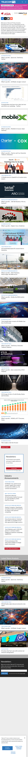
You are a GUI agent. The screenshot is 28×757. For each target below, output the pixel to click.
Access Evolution (5, 55)
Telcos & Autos (5, 368)
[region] (13, 746)
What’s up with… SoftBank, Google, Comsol (13, 82)
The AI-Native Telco (6, 175)
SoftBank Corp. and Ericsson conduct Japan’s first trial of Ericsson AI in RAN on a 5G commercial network (13, 486)
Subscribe (14, 468)
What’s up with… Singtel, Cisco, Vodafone (13, 226)
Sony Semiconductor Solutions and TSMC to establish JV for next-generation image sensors (13, 520)
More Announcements (11, 548)
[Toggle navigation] (25, 2)
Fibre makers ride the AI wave (9, 442)
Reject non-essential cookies (18, 747)
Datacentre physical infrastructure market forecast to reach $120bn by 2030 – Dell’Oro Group (13, 498)
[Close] (24, 738)
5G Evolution (4, 102)
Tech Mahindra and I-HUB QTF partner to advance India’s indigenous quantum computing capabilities (13, 531)
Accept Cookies (7, 748)
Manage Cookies (13, 752)
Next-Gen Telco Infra (10, 493)
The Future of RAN (6, 79)
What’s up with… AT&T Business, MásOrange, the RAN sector (10, 273)
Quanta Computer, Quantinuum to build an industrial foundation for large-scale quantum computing (14, 510)
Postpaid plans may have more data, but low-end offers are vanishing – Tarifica (13, 105)
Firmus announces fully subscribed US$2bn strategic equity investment (13, 542)
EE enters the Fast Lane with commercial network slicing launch (12, 651)
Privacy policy (18, 470)
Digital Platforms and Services (9, 199)
